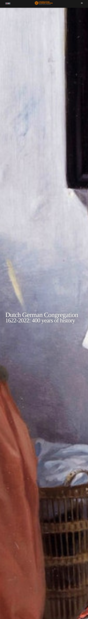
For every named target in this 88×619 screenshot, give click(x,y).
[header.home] (44, 3)
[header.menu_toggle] (82, 3)
